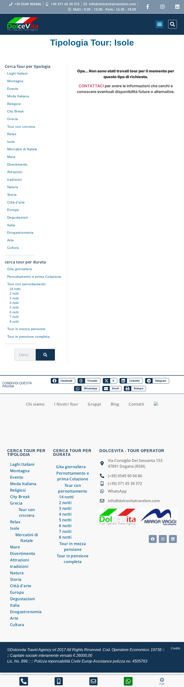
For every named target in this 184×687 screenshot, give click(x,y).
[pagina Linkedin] (173, 539)
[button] (159, 24)
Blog (115, 404)
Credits (175, 648)
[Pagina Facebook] (147, 6)
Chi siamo (35, 404)
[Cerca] (45, 355)
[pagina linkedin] (177, 6)
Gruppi (94, 404)
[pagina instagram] (162, 6)
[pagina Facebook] (153, 539)
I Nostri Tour (66, 404)
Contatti (136, 404)
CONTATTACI (91, 85)
